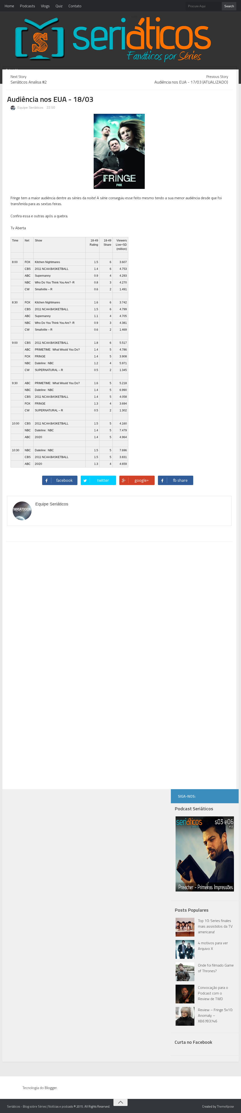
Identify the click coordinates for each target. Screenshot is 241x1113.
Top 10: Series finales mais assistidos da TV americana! (215, 926)
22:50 (51, 107)
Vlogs (45, 6)
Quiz (59, 6)
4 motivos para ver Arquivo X (213, 945)
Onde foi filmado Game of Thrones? (216, 968)
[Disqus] (119, 605)
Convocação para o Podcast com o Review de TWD (213, 993)
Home (9, 6)
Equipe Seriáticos (29, 107)
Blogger (50, 1087)
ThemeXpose (225, 1106)
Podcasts (27, 6)
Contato (74, 6)
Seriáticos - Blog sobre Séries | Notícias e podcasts (40, 1106)
